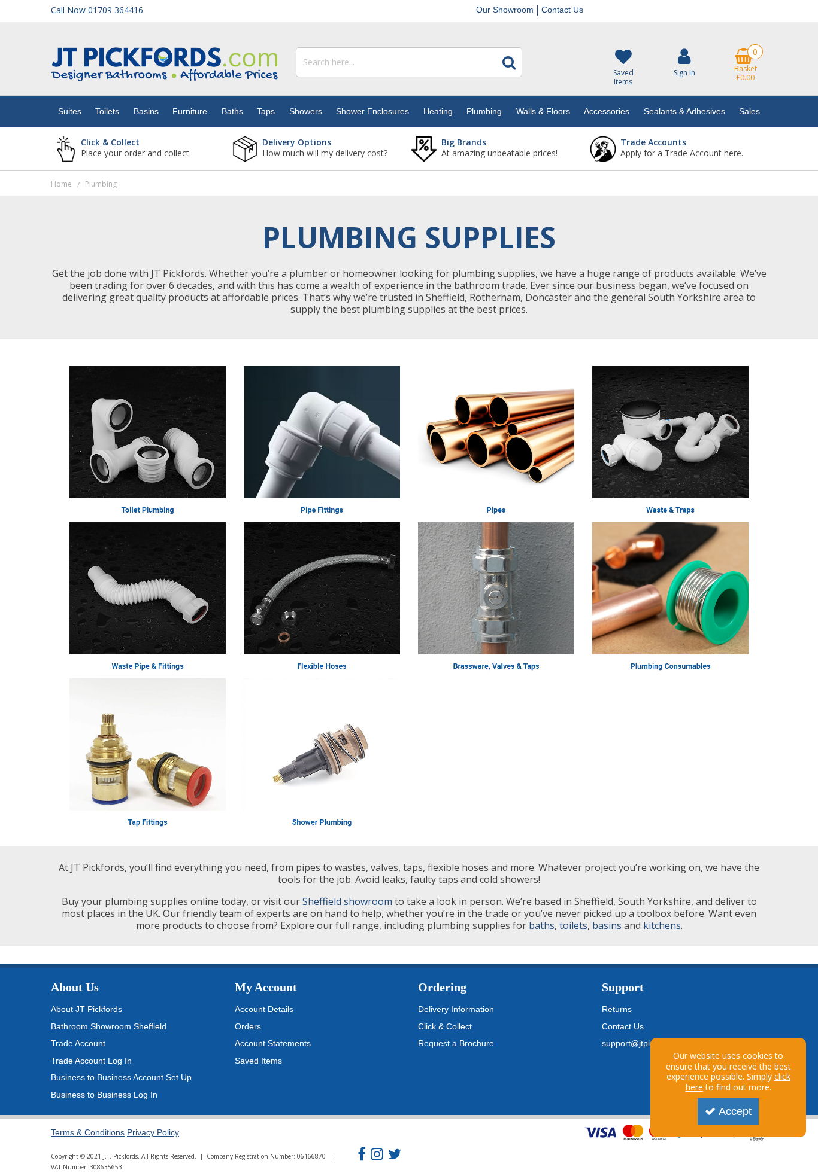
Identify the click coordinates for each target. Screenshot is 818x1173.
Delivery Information (456, 1009)
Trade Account (78, 1043)
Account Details (264, 1009)
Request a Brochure (456, 1043)
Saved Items (258, 1060)
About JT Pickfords (86, 1009)
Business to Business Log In (104, 1094)
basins (607, 925)
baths (542, 925)
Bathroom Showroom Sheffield (108, 1026)
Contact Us (562, 9)
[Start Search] (509, 62)
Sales (749, 111)
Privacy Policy (153, 1132)
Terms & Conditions (88, 1132)
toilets (573, 925)
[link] (361, 1154)
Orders (248, 1026)
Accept (735, 1111)
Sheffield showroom (347, 901)
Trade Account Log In (91, 1060)
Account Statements (273, 1043)
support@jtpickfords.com (649, 1043)
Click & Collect (445, 1026)
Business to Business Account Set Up (121, 1077)
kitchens (662, 925)
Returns (617, 1009)
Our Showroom (505, 9)
